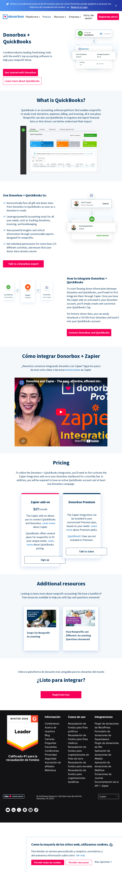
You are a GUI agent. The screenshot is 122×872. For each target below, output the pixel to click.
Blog (47, 735)
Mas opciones (102, 861)
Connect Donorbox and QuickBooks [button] (89, 332)
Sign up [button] (45, 560)
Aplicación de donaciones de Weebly (103, 754)
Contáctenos (52, 723)
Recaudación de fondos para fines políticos (78, 727)
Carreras (49, 739)
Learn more (48, 523)
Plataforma (32, 16)
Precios (46, 16)
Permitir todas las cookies (47, 862)
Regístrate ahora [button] (108, 16)
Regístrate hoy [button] (61, 694)
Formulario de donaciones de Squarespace (103, 735)
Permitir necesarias (79, 862)
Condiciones (52, 750)
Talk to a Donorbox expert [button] (23, 264)
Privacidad (51, 754)
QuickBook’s (75, 536)
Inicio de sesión (88, 17)
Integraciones (104, 716)
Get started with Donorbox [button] (20, 72)
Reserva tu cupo (79, 7)
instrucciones (72, 369)
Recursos (59, 16)
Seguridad (50, 758)
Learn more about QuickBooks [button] (22, 81)
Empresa (74, 16)
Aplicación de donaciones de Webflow (103, 766)
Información (52, 716)
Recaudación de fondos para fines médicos (78, 739)
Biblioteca (50, 770)
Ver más (80, 855)
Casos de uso (76, 716)
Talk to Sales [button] (86, 551)
